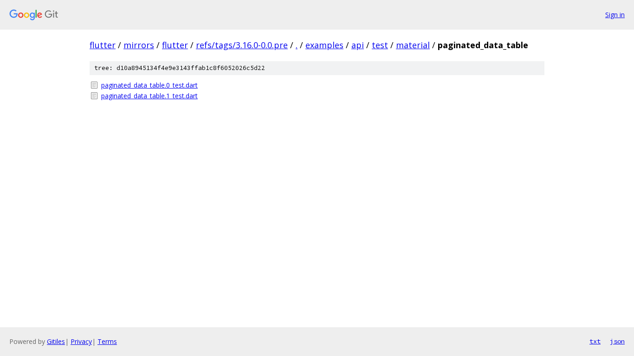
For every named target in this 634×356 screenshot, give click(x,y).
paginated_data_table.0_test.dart (149, 85)
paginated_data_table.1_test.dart (149, 95)
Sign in (615, 14)
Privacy (81, 341)
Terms (107, 341)
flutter (103, 45)
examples (324, 45)
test (380, 45)
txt (595, 341)
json (617, 341)
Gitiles (56, 341)
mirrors (138, 45)
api (357, 45)
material (413, 45)
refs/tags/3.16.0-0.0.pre (242, 45)
